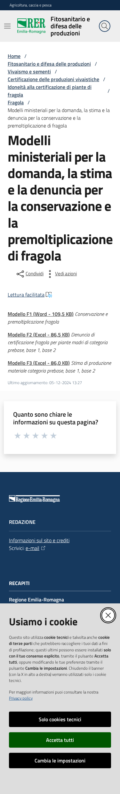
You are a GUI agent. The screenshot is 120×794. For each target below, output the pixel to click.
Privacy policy (21, 698)
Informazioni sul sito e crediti (39, 540)
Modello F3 (39, 363)
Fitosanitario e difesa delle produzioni (49, 64)
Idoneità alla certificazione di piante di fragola (50, 91)
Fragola (16, 102)
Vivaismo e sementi (29, 71)
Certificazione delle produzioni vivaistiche (53, 79)
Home (14, 56)
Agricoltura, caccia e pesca (31, 5)
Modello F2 (39, 334)
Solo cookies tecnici (60, 719)
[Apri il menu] (7, 26)
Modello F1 (41, 314)
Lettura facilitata (26, 294)
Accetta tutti (60, 740)
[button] (104, 26)
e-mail (32, 548)
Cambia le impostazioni (60, 760)
